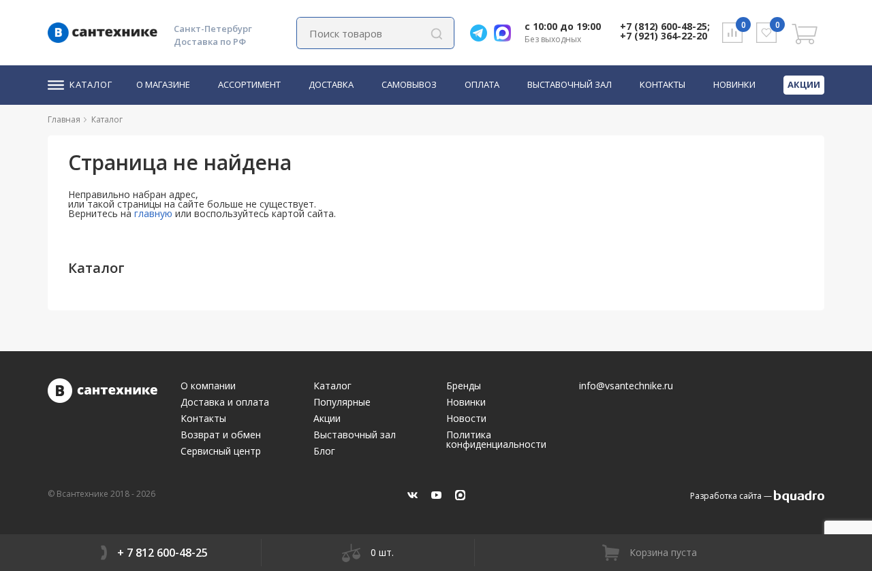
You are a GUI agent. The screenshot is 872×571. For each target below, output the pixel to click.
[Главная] (85, 119)
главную (153, 213)
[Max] (506, 33)
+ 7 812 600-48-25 (162, 552)
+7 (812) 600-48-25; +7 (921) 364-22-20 (665, 31)
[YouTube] (436, 495)
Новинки (734, 85)
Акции (804, 84)
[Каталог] (128, 119)
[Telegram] (482, 33)
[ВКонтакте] (412, 495)
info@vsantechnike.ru (626, 386)
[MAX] (460, 495)
